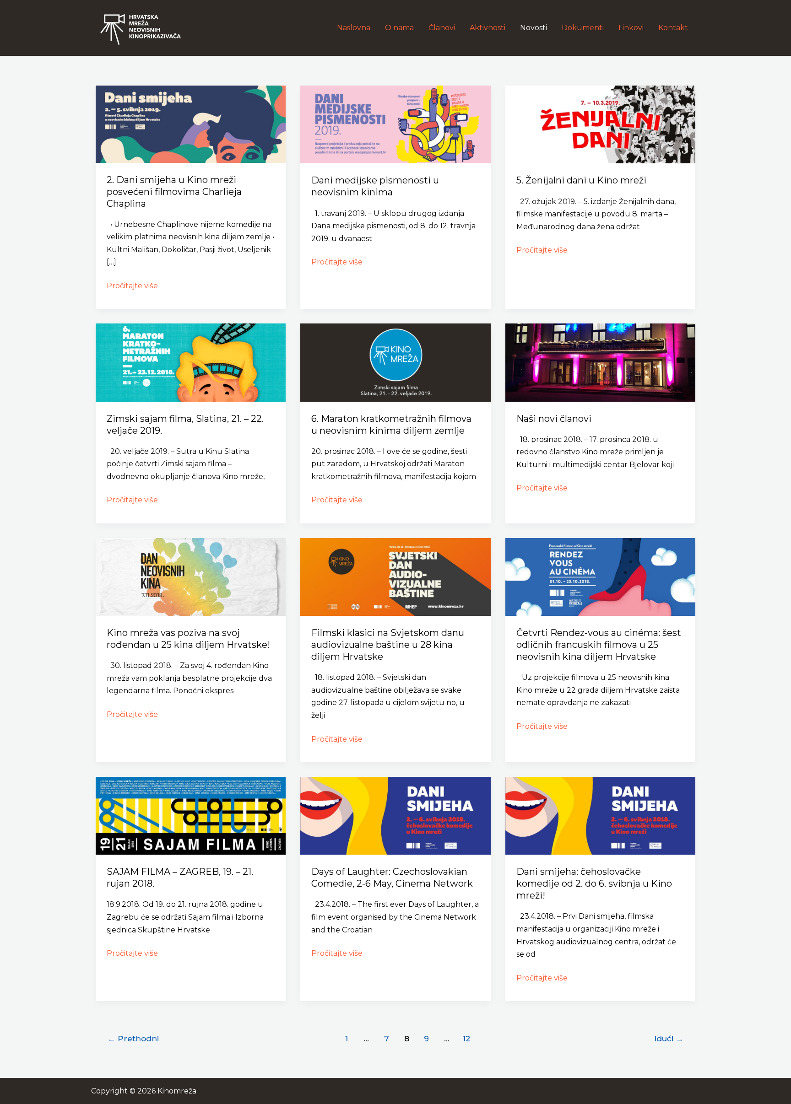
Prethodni (133, 1038)
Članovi (441, 27)
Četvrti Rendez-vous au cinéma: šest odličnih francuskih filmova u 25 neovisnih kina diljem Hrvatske (598, 644)
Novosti (533, 27)
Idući (668, 1038)
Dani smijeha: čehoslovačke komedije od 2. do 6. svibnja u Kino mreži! (594, 883)
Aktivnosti (487, 27)
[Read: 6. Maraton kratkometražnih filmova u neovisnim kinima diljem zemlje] (395, 362)
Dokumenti (583, 27)
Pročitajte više (132, 285)
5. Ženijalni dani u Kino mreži (581, 180)
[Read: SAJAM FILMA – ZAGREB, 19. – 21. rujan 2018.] (191, 815)
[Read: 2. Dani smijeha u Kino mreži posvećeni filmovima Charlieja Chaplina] (191, 123)
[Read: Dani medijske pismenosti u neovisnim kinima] (395, 123)
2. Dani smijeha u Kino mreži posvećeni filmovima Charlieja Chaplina (174, 191)
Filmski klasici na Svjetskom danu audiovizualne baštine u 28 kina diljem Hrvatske (387, 644)
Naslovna (353, 27)
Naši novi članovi (553, 418)
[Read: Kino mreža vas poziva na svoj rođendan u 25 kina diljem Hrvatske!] (191, 576)
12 (467, 1038)
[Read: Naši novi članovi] (600, 362)
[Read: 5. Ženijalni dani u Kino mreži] (600, 123)
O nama (399, 27)
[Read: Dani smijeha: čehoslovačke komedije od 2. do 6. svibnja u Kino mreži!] (600, 815)
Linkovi (631, 27)
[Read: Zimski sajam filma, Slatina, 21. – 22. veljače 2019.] (191, 362)
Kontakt (673, 27)
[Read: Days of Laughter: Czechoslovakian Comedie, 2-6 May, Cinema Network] (395, 815)
